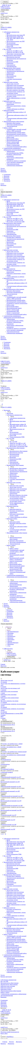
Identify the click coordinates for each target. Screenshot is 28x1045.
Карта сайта (4, 1033)
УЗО (8, 887)
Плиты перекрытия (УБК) (14, 854)
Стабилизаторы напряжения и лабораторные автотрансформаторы (14, 955)
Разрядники (10, 870)
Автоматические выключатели (15, 878)
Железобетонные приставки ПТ (16, 841)
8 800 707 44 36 (6, 5)
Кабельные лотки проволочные (16, 895)
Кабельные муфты (9, 917)
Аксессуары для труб (13, 890)
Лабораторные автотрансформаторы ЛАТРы (15, 958)
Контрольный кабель (13, 945)
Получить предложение (6, 191)
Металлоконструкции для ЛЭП (15, 848)
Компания (3, 997)
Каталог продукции (6, 976)
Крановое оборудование (13, 929)
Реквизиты (7, 179)
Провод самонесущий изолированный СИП (13, 949)
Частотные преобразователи (15, 931)
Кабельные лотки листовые (14, 893)
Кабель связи (10, 944)
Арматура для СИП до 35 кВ (15, 859)
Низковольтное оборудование (12, 874)
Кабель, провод (8, 934)
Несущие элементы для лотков (15, 896)
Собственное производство (11, 838)
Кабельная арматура (9, 907)
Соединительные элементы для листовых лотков (16, 902)
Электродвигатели (12, 933)
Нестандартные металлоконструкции (13, 850)
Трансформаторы (11, 873)
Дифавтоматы (11, 879)
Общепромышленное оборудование (14, 928)
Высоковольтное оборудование (12, 862)
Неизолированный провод (14, 947)
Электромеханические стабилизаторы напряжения (14, 971)
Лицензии (6, 176)
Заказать (3, 750)
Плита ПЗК (10, 852)
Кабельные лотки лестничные (15, 892)
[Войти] (1, 402)
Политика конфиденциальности (10, 1032)
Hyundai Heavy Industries (14, 876)
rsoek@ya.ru (4, 13)
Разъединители (11, 871)
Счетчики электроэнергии (14, 885)
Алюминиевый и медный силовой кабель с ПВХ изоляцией (16, 936)
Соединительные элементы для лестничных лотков (16, 899)
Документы (7, 181)
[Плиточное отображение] (1, 742)
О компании (7, 174)
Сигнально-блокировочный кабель (17, 953)
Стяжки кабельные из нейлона (15, 915)
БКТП (8, 840)
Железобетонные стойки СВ (15, 843)
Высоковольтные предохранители (16, 865)
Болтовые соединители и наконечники (14, 910)
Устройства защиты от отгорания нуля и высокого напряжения (16, 968)
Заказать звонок (5, 9)
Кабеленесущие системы (11, 889)
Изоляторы (10, 867)
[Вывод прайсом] (4, 742)
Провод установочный (13, 951)
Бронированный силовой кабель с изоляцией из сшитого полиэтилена (17, 941)
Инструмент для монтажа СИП (15, 860)
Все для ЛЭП (7, 856)
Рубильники (10, 884)
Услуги (3, 975)
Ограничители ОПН (12, 868)
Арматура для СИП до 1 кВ (14, 857)
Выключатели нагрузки (13, 863)
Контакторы (10, 881)
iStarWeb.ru (10, 1036)
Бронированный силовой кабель (16, 939)
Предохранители (11, 882)
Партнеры (6, 177)
